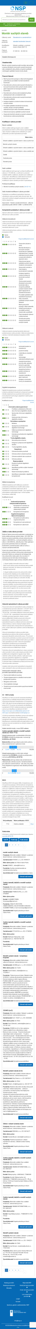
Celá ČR (6, 839)
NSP (4, 24)
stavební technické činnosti (22, 41)
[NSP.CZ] (18, 11)
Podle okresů (24, 839)
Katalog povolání (9, 1283)
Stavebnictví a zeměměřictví (13, 24)
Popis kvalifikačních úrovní (26, 239)
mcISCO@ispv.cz (24, 712)
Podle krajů (14, 839)
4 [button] (15, 845)
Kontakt (18, 1301)
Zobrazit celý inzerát (26, 876)
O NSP (18, 1299)
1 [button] (6, 845)
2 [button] (9, 845)
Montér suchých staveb (10, 25)
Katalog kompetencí (9, 1285)
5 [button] (18, 845)
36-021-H (27, 186)
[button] (3, 844)
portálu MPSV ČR (8, 836)
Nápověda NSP (27, 1283)
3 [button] (12, 845)
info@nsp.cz (18, 1320)
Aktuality (9, 1288)
